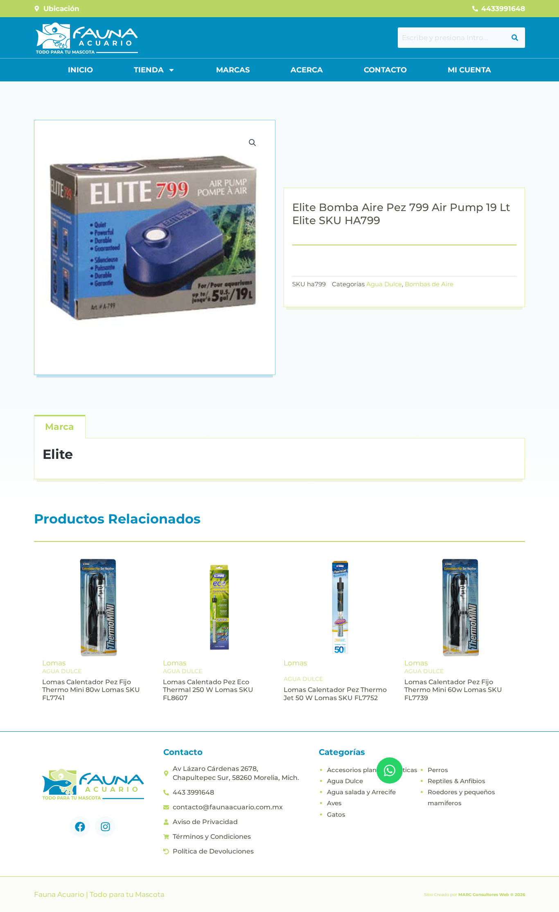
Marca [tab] (59, 426)
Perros (438, 770)
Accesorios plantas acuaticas (372, 770)
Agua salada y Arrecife (361, 792)
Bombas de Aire (429, 284)
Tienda (149, 69)
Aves (334, 803)
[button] (252, 142)
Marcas (233, 69)
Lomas (53, 663)
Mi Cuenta (469, 69)
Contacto (385, 69)
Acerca (307, 69)
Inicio (80, 69)
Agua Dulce (384, 284)
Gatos (336, 814)
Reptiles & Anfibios (456, 781)
